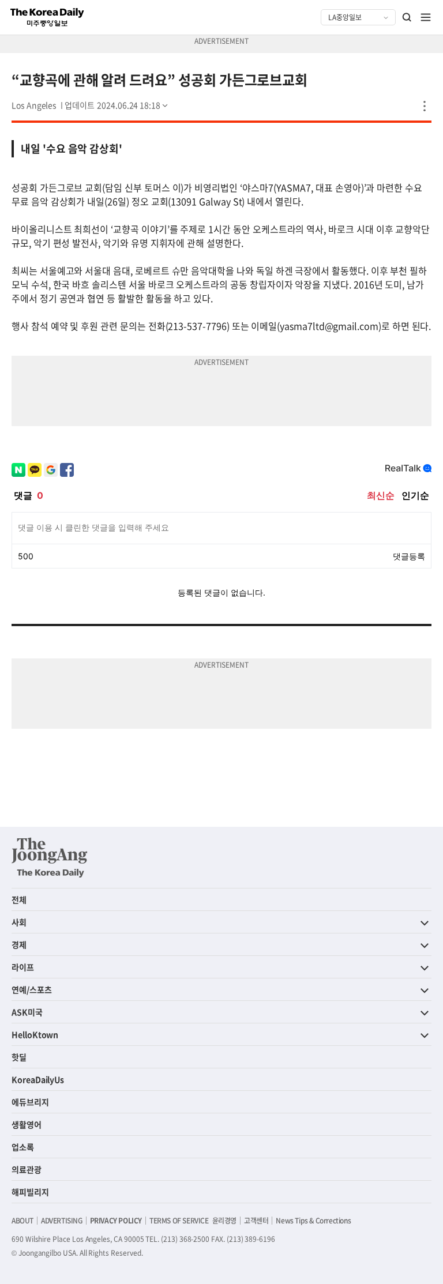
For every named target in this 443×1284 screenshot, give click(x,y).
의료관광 (27, 1169)
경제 (19, 944)
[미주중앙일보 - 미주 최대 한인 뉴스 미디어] (47, 17)
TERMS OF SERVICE (179, 1220)
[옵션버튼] (424, 106)
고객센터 (256, 1220)
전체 (19, 899)
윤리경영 (224, 1220)
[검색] (407, 17)
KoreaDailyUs (38, 1079)
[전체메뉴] (426, 17)
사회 (19, 922)
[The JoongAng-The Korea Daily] (50, 857)
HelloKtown (35, 1034)
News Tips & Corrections (313, 1220)
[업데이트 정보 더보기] (117, 105)
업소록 (23, 1147)
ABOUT (22, 1220)
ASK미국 (27, 1012)
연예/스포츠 (32, 989)
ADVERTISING (61, 1220)
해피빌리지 (30, 1192)
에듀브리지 (30, 1102)
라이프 (23, 967)
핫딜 (19, 1057)
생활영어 (27, 1124)
